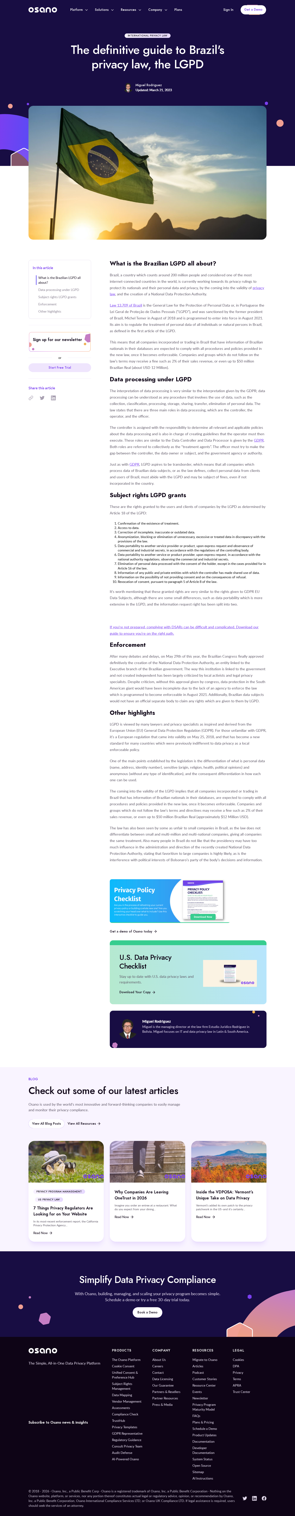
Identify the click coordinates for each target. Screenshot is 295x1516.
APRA (237, 1385)
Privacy (238, 1372)
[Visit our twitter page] (244, 1498)
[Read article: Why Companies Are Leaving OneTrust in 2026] (147, 1191)
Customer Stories (204, 1379)
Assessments (121, 1408)
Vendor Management (126, 1401)
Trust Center (241, 1392)
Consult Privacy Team (127, 1446)
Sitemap (198, 1472)
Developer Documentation (203, 1450)
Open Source (201, 1465)
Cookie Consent (123, 1366)
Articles (197, 1366)
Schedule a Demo (204, 1428)
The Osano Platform (126, 1360)
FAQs (196, 1416)
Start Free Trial (60, 367)
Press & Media (162, 1404)
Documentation (203, 1441)
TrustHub (118, 1420)
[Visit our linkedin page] (254, 1498)
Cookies (238, 1360)
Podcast (198, 1372)
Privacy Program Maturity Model (204, 1407)
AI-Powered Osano (125, 1459)
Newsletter (200, 1398)
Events (197, 1392)
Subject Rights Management (122, 1386)
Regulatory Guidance (126, 1440)
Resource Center (204, 1385)
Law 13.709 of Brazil (126, 305)
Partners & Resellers (166, 1392)
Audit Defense (122, 1452)
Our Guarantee (163, 1385)
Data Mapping (122, 1395)
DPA (236, 1366)
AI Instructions (202, 1478)
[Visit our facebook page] (264, 1498)
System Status (202, 1459)
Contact (158, 1372)
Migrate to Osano (204, 1360)
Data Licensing (162, 1379)
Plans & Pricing (203, 1422)
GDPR (259, 440)
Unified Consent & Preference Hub (125, 1375)
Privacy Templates (124, 1427)
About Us (159, 1360)
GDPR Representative (127, 1433)
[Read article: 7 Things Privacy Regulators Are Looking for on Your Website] (66, 1191)
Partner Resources (165, 1398)
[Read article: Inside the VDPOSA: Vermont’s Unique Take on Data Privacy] (229, 1191)
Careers (157, 1366)
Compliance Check (125, 1414)
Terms (237, 1379)
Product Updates (204, 1435)
